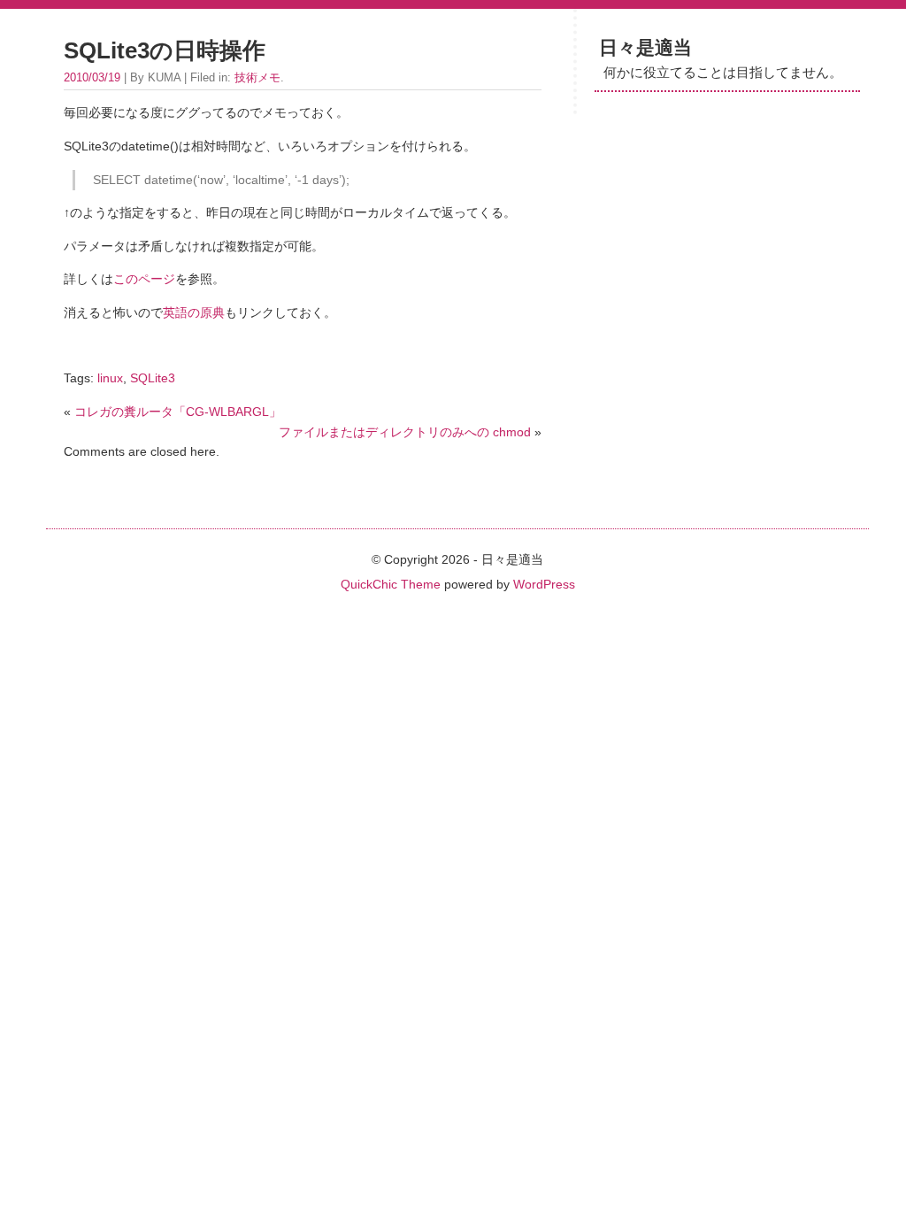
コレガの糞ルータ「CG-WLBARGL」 (177, 411)
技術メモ (257, 77)
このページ (144, 279)
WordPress (544, 584)
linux (110, 378)
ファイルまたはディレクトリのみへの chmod (405, 432)
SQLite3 (152, 378)
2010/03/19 (92, 77)
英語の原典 (194, 312)
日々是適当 (645, 47)
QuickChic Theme (391, 584)
